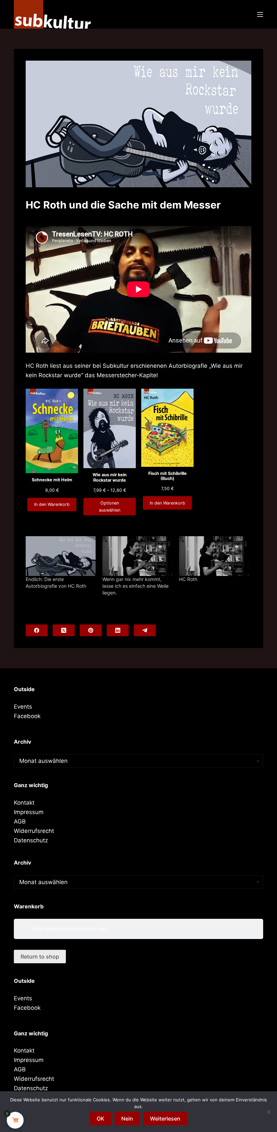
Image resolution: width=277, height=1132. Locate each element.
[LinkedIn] (118, 630)
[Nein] (268, 1111)
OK (100, 1118)
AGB (20, 821)
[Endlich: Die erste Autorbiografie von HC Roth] (61, 556)
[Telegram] (145, 630)
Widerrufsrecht (34, 831)
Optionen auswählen (109, 506)
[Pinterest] (91, 630)
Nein (127, 1118)
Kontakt (24, 802)
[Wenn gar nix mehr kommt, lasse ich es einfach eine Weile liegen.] (137, 556)
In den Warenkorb (52, 504)
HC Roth (188, 579)
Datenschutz (31, 840)
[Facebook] (37, 630)
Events (23, 706)
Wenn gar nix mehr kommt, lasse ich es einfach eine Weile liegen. (135, 585)
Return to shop (40, 956)
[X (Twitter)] (64, 630)
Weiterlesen (165, 1118)
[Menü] (260, 14)
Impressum (29, 812)
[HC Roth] (214, 556)
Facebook (27, 716)
